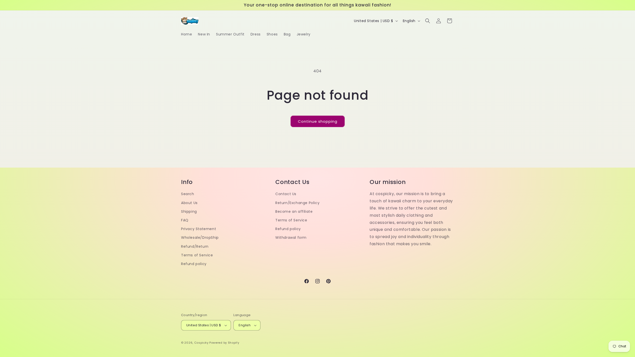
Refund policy (194, 263)
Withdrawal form (291, 237)
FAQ (185, 220)
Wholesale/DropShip (200, 237)
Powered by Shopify (224, 343)
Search (187, 193)
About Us (189, 202)
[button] (427, 20)
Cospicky (201, 343)
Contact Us (285, 193)
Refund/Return (195, 246)
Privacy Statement (198, 228)
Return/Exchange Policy (297, 202)
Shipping (189, 211)
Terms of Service (197, 255)
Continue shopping (317, 121)
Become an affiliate (294, 211)
